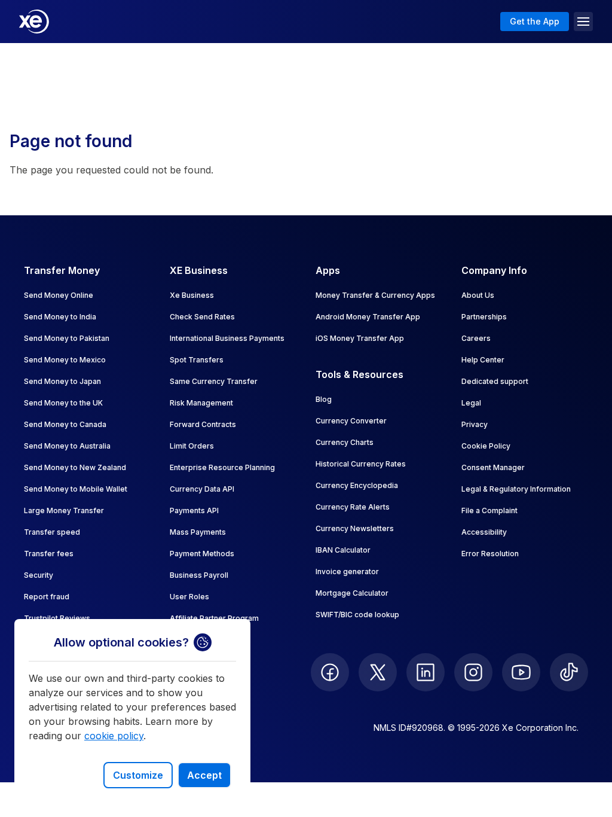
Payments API (194, 510)
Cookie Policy (485, 445)
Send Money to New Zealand (75, 467)
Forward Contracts (203, 424)
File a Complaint (489, 510)
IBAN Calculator (343, 549)
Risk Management (201, 402)
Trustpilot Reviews (57, 618)
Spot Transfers (197, 359)
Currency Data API (202, 488)
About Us (477, 295)
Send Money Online (58, 295)
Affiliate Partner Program (214, 618)
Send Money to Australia (67, 445)
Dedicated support (494, 381)
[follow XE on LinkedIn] (425, 672)
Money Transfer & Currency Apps (375, 295)
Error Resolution (490, 553)
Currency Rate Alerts (353, 506)
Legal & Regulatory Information (516, 488)
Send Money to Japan (62, 381)
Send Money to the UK (63, 402)
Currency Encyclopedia (357, 485)
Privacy (474, 424)
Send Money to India (60, 316)
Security (38, 575)
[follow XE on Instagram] (473, 672)
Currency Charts (345, 442)
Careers (476, 338)
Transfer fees (49, 553)
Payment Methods (202, 553)
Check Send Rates (202, 316)
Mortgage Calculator (352, 593)
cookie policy (113, 736)
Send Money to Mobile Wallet (75, 488)
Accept (204, 775)
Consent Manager (493, 467)
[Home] (34, 21)
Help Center (482, 359)
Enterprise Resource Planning (222, 467)
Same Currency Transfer (214, 381)
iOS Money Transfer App (360, 338)
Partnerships (484, 316)
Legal (471, 402)
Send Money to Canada (65, 424)
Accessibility (484, 532)
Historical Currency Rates (361, 463)
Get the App (534, 21)
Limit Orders (192, 445)
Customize (138, 775)
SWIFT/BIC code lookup (357, 614)
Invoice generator (347, 571)
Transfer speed (52, 532)
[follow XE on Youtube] (521, 672)
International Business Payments (227, 338)
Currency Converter (351, 420)
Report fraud (46, 596)
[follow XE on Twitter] (378, 672)
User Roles (189, 596)
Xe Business (192, 295)
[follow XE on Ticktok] (569, 672)
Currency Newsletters (355, 528)
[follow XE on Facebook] (330, 672)
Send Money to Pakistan (66, 338)
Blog (324, 399)
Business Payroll (199, 575)
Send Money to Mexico (65, 359)
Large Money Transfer (64, 510)
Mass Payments (198, 532)
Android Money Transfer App (368, 316)
